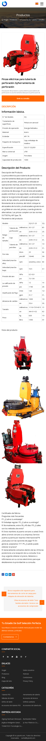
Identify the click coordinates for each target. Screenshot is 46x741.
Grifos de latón (7, 702)
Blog (3, 677)
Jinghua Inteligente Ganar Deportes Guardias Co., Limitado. (11, 722)
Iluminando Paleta (29, 719)
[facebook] (3, 657)
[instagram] (21, 657)
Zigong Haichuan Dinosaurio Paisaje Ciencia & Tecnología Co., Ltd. (12, 719)
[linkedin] (7, 657)
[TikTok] (25, 657)
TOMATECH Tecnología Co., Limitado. (12, 726)
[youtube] (16, 657)
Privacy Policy (28, 681)
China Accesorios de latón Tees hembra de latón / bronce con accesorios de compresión (26, 603)
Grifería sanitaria (29, 702)
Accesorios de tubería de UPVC (32, 705)
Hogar (6, 20)
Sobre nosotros (28, 670)
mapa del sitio (7, 681)
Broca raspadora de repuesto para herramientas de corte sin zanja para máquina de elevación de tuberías (22, 593)
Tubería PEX (6, 694)
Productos (13, 20)
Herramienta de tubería (28, 20)
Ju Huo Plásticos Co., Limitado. (30, 722)
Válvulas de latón (8, 698)
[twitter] (12, 657)
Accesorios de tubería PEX (11, 705)
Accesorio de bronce (30, 698)
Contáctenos (8, 637)
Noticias (26, 674)
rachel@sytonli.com (28, 738)
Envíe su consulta (23, 98)
